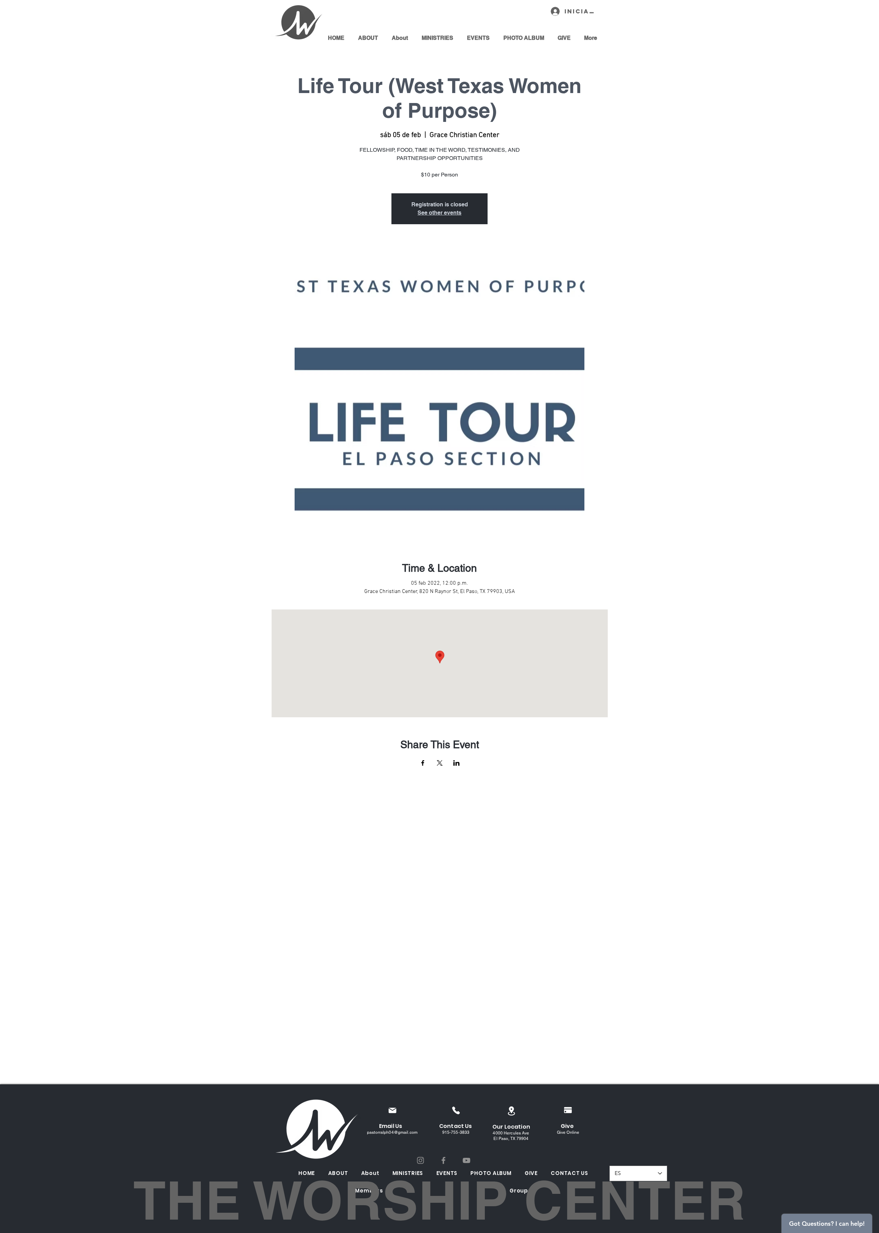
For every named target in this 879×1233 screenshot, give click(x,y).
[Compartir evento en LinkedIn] (456, 763)
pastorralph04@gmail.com (392, 1132)
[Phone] (455, 1110)
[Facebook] (443, 1160)
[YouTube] (466, 1160)
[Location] (511, 1111)
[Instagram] (420, 1160)
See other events (439, 212)
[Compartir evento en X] (439, 763)
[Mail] (392, 1110)
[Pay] (567, 1110)
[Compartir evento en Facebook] (423, 763)
